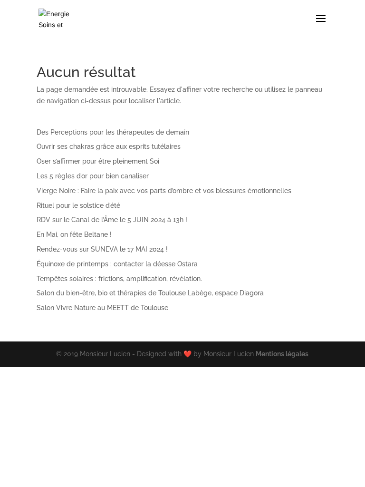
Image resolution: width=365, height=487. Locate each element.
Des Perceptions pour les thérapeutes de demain (113, 132)
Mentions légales (282, 354)
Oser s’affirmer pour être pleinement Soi (98, 161)
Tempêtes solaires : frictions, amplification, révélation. (119, 278)
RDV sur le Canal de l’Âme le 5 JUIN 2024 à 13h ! (112, 220)
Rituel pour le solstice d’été (78, 205)
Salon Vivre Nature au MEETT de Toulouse (102, 308)
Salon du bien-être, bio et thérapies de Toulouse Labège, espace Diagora (150, 293)
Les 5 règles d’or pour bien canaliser (93, 176)
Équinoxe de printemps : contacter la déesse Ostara (117, 264)
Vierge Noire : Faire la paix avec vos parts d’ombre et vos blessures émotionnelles (164, 191)
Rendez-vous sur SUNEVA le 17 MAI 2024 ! (102, 249)
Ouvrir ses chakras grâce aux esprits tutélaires (109, 146)
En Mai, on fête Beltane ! (74, 234)
